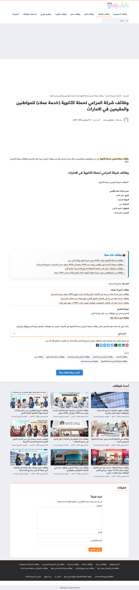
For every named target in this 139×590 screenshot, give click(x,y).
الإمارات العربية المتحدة (113, 96)
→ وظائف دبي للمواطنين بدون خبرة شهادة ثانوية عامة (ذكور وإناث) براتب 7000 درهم (89, 272)
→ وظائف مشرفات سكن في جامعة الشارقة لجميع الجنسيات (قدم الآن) (95, 268)
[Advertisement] (69, 41)
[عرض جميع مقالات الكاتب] (126, 120)
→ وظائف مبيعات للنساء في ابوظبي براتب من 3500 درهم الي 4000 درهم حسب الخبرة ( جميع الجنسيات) (80, 264)
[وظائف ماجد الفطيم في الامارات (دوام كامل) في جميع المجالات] (69, 433)
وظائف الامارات (22, 326)
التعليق (99, 506)
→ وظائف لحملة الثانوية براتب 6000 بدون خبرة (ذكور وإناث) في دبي (96, 260)
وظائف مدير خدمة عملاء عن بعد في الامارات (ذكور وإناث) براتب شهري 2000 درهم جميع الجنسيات (90, 294)
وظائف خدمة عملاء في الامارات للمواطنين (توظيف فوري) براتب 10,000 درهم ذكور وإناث (94, 303)
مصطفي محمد (108, 120)
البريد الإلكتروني (96, 540)
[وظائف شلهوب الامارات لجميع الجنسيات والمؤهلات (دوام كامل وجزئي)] (110, 405)
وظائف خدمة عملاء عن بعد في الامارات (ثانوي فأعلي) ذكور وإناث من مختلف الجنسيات (94, 298)
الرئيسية (126, 96)
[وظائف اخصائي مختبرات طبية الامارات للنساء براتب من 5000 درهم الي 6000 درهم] (69, 405)
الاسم (100, 532)
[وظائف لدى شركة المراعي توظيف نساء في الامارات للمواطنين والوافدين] (69, 463)
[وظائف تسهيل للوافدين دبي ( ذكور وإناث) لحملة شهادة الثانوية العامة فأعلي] (29, 405)
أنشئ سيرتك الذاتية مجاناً (69, 372)
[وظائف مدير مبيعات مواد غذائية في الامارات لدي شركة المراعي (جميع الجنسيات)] (29, 463)
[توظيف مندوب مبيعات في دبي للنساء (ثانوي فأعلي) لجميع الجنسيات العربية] (29, 433)
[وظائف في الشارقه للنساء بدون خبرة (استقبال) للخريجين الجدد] (110, 433)
